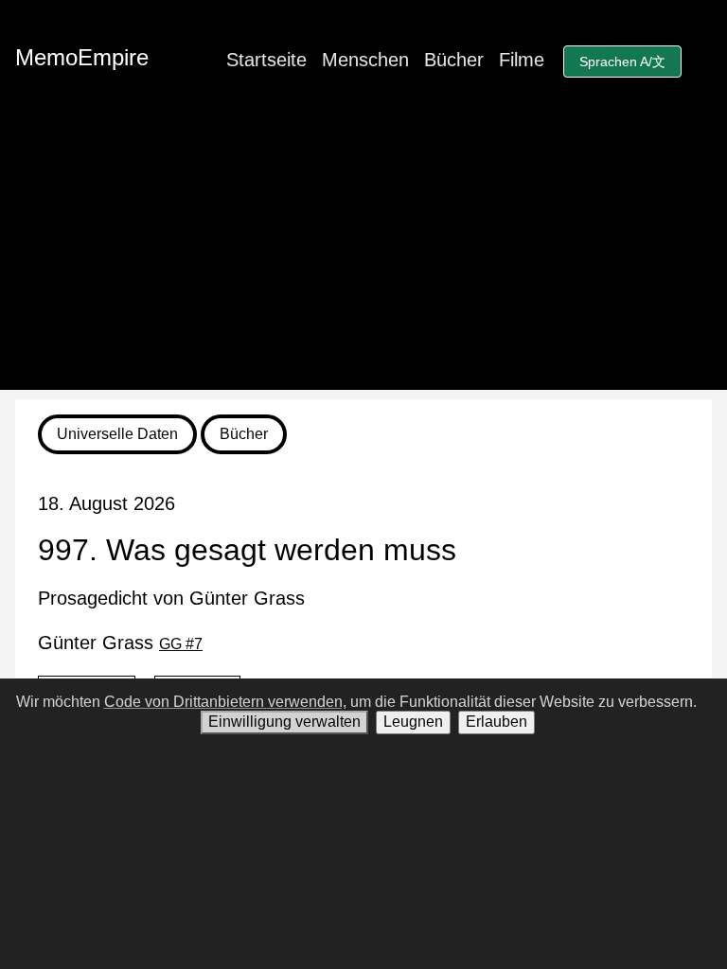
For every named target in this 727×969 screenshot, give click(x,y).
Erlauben (496, 722)
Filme (521, 59)
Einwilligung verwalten (284, 722)
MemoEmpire (82, 57)
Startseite (266, 59)
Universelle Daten (117, 434)
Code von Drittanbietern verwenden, (225, 702)
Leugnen (413, 722)
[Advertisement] (363, 257)
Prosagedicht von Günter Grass (171, 598)
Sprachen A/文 (622, 61)
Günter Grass (120, 642)
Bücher (454, 59)
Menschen (365, 59)
